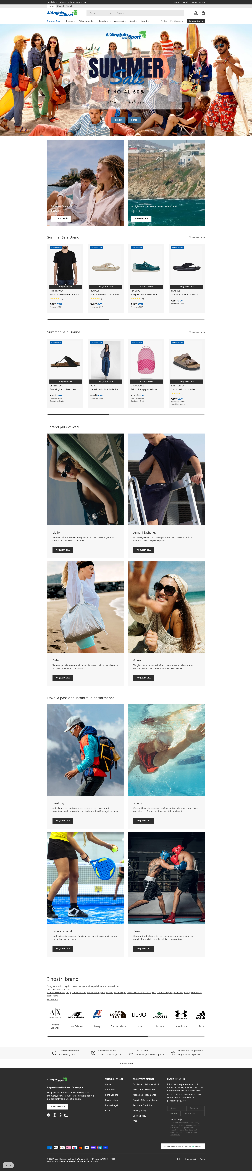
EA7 (154, 992)
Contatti (109, 1084)
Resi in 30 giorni (181, 2)
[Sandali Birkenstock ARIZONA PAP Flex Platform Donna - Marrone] (186, 361)
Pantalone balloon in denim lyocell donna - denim (104, 389)
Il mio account (190, 1159)
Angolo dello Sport (60, 1159)
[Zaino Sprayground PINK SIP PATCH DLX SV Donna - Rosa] (146, 361)
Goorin (109, 992)
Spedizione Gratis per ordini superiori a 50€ (66, 2)
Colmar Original (164, 992)
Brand (144, 21)
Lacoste (147, 992)
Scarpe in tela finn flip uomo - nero (185, 294)
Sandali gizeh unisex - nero (63, 389)
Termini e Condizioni (143, 1105)
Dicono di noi (111, 1100)
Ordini (164, 21)
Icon (49, 995)
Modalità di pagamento (144, 1094)
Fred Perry (196, 992)
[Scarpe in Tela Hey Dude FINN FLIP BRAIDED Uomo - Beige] (105, 266)
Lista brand (52, 999)
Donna (118, 120)
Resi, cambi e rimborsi (144, 1089)
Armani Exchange (56, 992)
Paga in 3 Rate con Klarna (145, 1100)
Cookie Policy (139, 1115)
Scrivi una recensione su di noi (177, 1146)
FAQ (135, 1121)
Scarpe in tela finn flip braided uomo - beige (105, 294)
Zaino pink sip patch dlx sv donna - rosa (144, 389)
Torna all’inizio (126, 1063)
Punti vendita (176, 21)
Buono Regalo (198, 2)
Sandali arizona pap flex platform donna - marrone (184, 389)
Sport (69, 6)
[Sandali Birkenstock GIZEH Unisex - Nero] (65, 361)
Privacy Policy (139, 1110)
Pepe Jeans (99, 992)
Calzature (104, 21)
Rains (55, 995)
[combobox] (135, 13)
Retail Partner (64, 1161)
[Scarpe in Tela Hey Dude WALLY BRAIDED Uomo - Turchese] (146, 266)
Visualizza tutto (197, 237)
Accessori (119, 21)
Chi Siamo (110, 1089)
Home (52, 6)
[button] (203, 13)
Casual (60, 6)
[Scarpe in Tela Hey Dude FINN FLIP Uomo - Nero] (186, 266)
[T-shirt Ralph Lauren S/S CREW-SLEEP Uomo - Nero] (65, 266)
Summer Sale (53, 21)
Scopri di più (61, 218)
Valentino (178, 992)
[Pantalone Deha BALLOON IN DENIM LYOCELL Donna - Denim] (105, 361)
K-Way (187, 992)
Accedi (202, 1159)
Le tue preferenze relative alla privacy (84, 1161)
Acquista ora (63, 550)
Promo (69, 21)
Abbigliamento (86, 21)
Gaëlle (90, 992)
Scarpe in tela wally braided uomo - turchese (144, 294)
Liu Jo (68, 992)
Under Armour (79, 992)
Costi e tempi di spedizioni (146, 1084)
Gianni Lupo (120, 992)
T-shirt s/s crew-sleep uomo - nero (64, 294)
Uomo (134, 120)
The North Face (134, 992)
